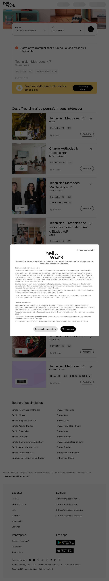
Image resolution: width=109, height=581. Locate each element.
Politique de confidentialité (50, 321)
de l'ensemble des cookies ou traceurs (42, 273)
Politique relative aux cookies (77, 321)
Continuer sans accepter (85, 250)
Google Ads (60, 305)
